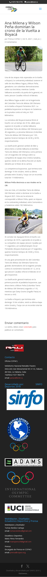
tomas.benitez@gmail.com (21, 531)
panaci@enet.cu (16, 378)
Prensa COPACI (14, 39)
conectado (27, 327)
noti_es (37, 39)
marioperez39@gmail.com (20, 541)
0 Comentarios (11, 42)
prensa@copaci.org (18, 552)
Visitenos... (23, 573)
